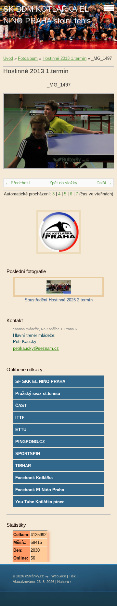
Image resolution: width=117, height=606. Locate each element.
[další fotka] (103, 134)
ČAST (21, 405)
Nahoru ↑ (64, 582)
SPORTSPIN (27, 453)
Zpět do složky (63, 182)
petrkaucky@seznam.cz (36, 348)
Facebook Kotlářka (34, 477)
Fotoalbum (28, 58)
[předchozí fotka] (13, 134)
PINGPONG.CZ (30, 441)
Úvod (8, 58)
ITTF (19, 417)
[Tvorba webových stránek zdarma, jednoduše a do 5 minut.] (47, 576)
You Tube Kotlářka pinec (39, 501)
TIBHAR (23, 465)
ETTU (20, 429)
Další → (104, 182)
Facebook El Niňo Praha (39, 489)
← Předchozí (17, 182)
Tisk (72, 576)
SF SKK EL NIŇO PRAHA (40, 381)
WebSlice (58, 576)
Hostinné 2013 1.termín (64, 58)
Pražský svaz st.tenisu (37, 393)
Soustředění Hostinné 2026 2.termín (59, 299)
